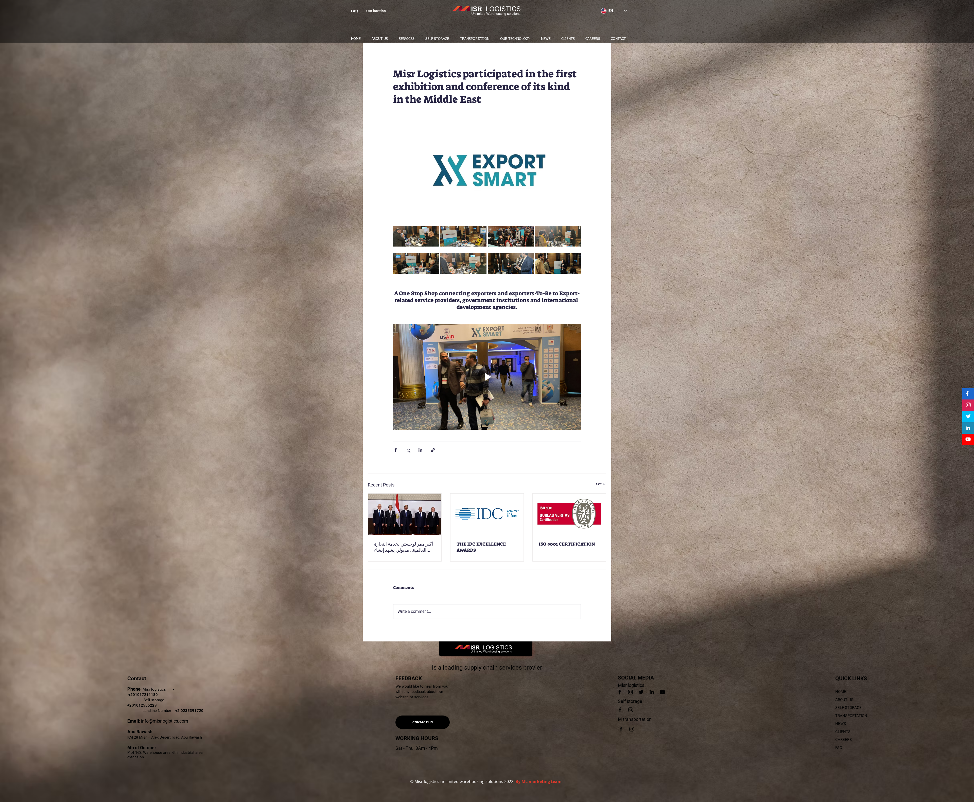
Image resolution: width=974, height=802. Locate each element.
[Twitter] (968, 416)
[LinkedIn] (968, 428)
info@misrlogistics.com (164, 721)
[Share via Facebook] (395, 450)
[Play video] (487, 377)
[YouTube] (968, 439)
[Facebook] (967, 393)
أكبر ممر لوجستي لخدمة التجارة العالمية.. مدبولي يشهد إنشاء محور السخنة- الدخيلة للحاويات (403, 547)
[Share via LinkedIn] (420, 450)
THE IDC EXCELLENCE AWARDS (481, 547)
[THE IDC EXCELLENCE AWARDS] (487, 514)
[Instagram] (968, 405)
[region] (388, 12)
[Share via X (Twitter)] (408, 450)
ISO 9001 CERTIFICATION (567, 544)
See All (601, 484)
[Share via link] (432, 450)
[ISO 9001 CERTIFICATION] (569, 514)
